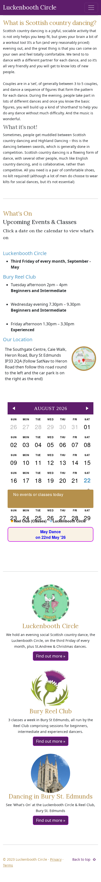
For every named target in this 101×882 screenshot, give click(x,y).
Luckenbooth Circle (29, 7)
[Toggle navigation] (91, 7)
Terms (8, 865)
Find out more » (50, 656)
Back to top (81, 859)
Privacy (56, 859)
